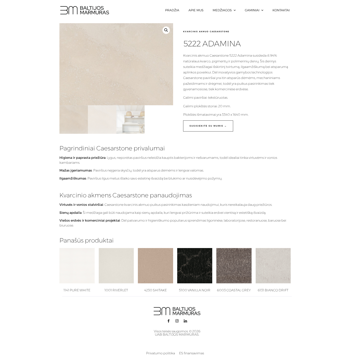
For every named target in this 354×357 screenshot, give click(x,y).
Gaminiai (252, 10)
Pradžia (172, 10)
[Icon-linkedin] (185, 321)
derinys (270, 61)
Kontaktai (281, 10)
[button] (166, 30)
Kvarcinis (190, 55)
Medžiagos (222, 10)
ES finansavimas (191, 353)
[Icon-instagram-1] (177, 321)
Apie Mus (195, 10)
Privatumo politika (160, 353)
